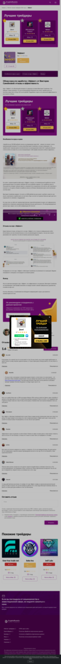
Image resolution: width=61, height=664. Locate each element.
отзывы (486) (41, 341)
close (49, 317)
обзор (41, 336)
